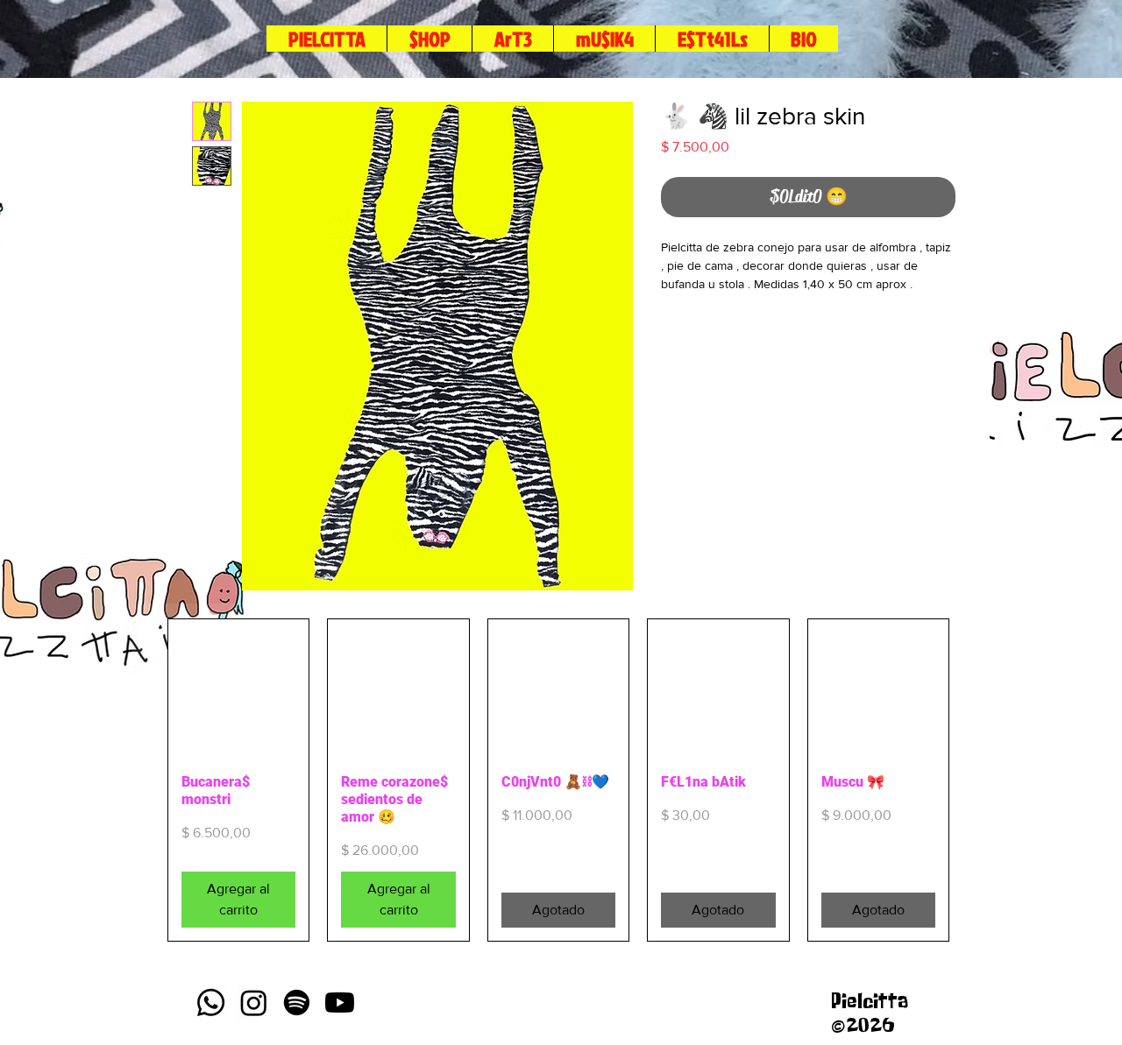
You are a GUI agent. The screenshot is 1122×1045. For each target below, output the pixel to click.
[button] (712, 38)
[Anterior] (142, 780)
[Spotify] (297, 1002)
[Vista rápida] (238, 689)
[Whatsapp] (211, 1002)
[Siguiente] (974, 780)
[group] (558, 780)
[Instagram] (254, 1002)
